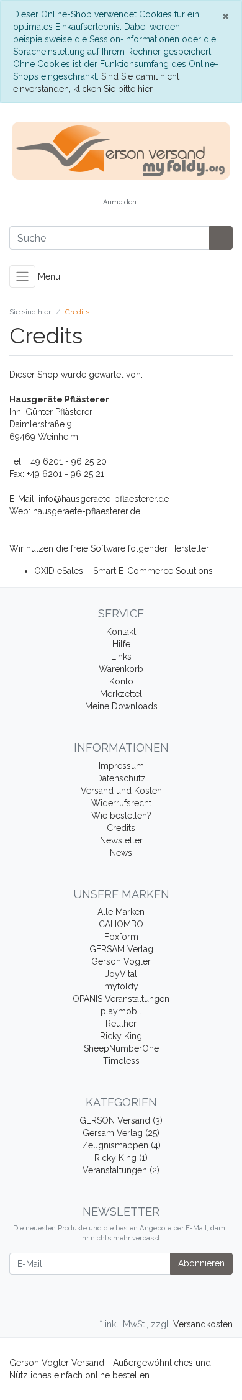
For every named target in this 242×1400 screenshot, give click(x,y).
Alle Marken (121, 912)
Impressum (121, 766)
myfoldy (121, 986)
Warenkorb (121, 669)
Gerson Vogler (121, 961)
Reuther (121, 1024)
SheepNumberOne (121, 1048)
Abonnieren (201, 1263)
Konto (121, 681)
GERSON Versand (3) (121, 1120)
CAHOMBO (121, 924)
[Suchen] (221, 238)
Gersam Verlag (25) (121, 1133)
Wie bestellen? (121, 815)
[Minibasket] (159, 203)
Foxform (121, 937)
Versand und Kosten (121, 791)
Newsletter (121, 840)
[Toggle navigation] (22, 276)
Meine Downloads (121, 706)
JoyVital (121, 974)
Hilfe (121, 644)
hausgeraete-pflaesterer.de (86, 511)
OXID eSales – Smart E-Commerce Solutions (123, 571)
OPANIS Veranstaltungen (121, 999)
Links (121, 656)
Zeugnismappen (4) (121, 1145)
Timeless (121, 1061)
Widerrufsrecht (121, 803)
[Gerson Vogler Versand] (121, 151)
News (121, 853)
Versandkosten (203, 1324)
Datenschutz (121, 778)
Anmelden (120, 202)
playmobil (121, 1011)
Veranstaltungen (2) (121, 1170)
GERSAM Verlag (121, 949)
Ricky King (121, 1036)
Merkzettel (121, 694)
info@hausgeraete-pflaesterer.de (103, 499)
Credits (121, 828)
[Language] (82, 203)
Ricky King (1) (121, 1158)
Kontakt (121, 632)
